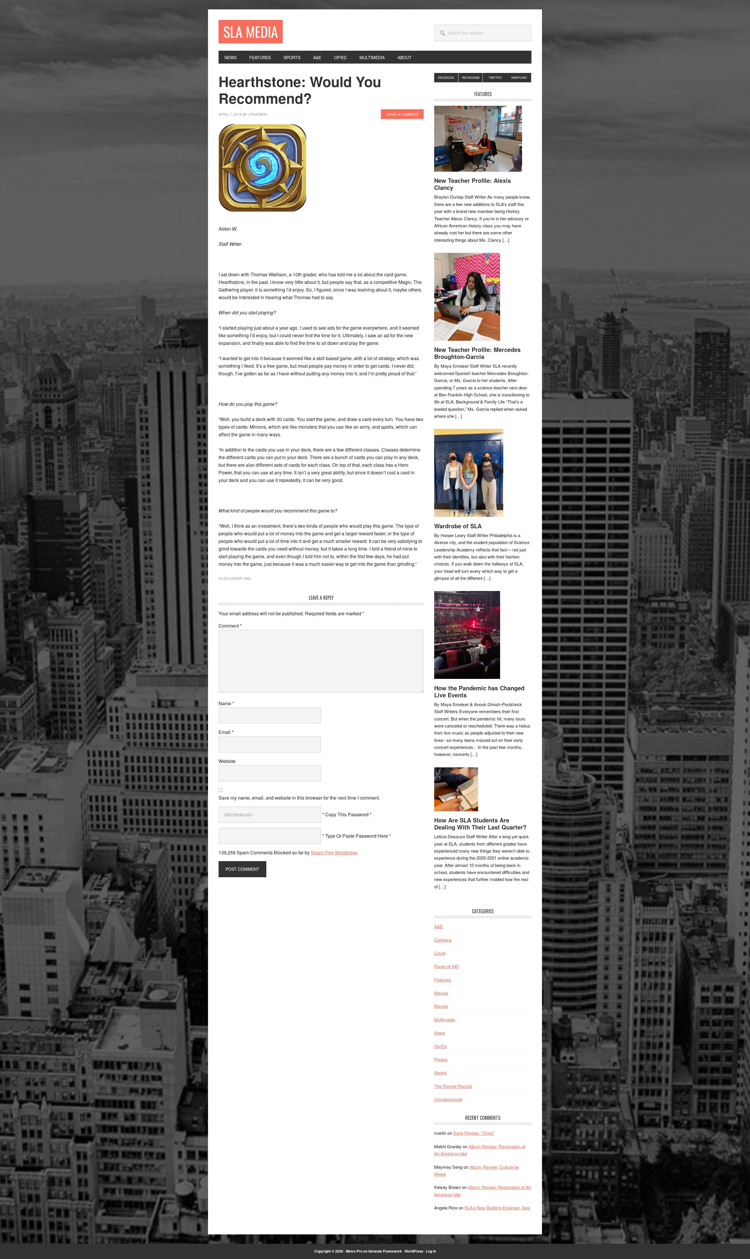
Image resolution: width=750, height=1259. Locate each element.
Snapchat (519, 78)
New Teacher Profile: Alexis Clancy (472, 184)
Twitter (495, 78)
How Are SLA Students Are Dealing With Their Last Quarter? (480, 823)
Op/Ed (440, 1046)
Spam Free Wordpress (334, 852)
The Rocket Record (453, 1086)
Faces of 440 (446, 966)
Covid (439, 953)
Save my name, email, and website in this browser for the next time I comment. (299, 797)
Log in (431, 1251)
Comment (230, 625)
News (439, 1033)
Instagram (470, 78)
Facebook (446, 78)
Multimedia (444, 1019)
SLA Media (250, 31)
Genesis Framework (385, 1251)
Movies (441, 993)
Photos (441, 1059)
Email (226, 732)
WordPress (414, 1251)
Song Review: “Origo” (474, 1133)
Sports (440, 1072)
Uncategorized (448, 1099)
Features (442, 980)
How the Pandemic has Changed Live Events (479, 691)
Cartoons (443, 940)
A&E (247, 578)
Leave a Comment (402, 114)
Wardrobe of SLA (458, 526)
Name (226, 703)
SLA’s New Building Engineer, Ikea (497, 1208)
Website (227, 761)
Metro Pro (354, 1251)
